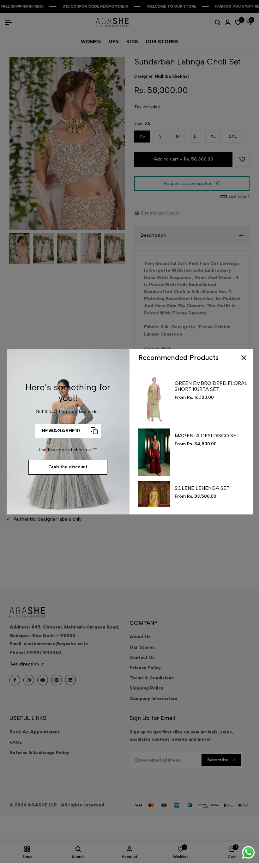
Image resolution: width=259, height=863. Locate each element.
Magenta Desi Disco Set (207, 436)
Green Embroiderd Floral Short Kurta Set (211, 386)
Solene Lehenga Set (202, 488)
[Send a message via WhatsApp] (248, 852)
